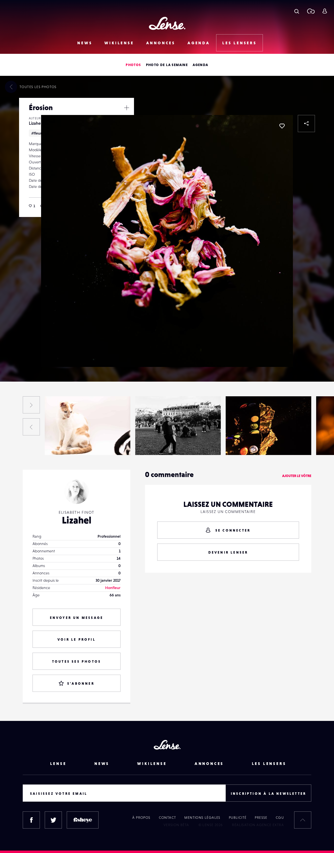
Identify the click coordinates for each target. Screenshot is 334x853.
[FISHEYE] (83, 820)
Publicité (238, 817)
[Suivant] (31, 404)
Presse (261, 817)
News (84, 43)
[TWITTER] (53, 820)
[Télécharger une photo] (311, 11)
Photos (133, 65)
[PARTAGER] (306, 123)
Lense (58, 763)
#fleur (36, 133)
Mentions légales (202, 817)
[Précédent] (31, 426)
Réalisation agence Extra (258, 825)
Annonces (160, 43)
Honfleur (113, 587)
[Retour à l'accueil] (167, 23)
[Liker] (281, 126)
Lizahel (35, 123)
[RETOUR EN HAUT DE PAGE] (302, 820)
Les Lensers (239, 43)
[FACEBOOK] (31, 820)
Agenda (199, 43)
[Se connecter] (325, 11)
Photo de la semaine (167, 65)
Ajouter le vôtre (296, 476)
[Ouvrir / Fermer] (126, 107)
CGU (280, 817)
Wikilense (119, 43)
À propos (141, 817)
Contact (167, 817)
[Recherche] (297, 11)
